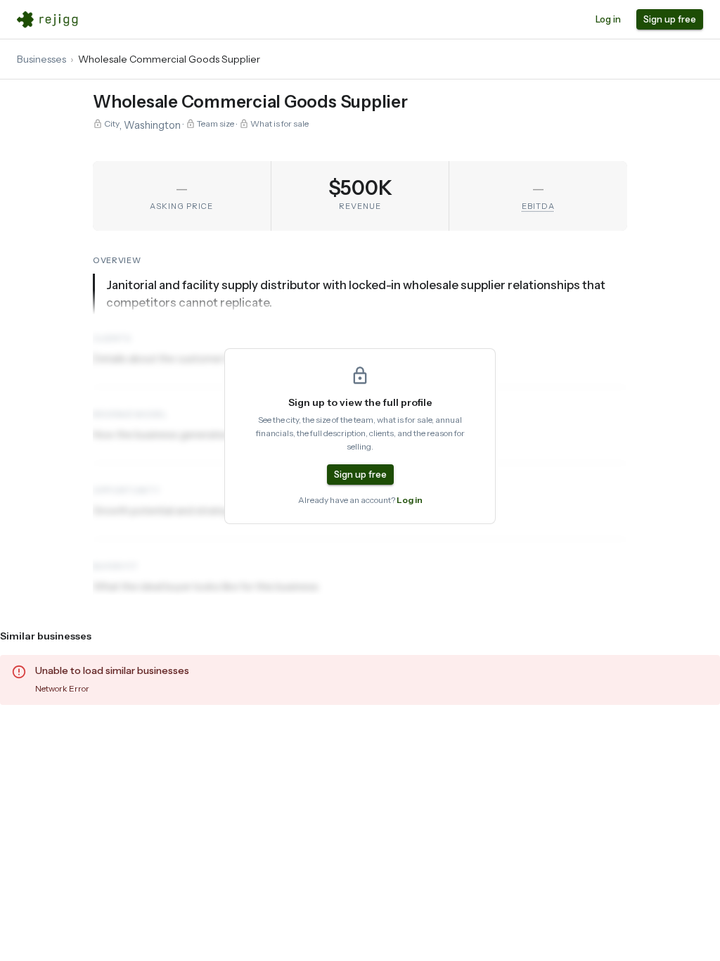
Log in (608, 19)
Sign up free (669, 19)
